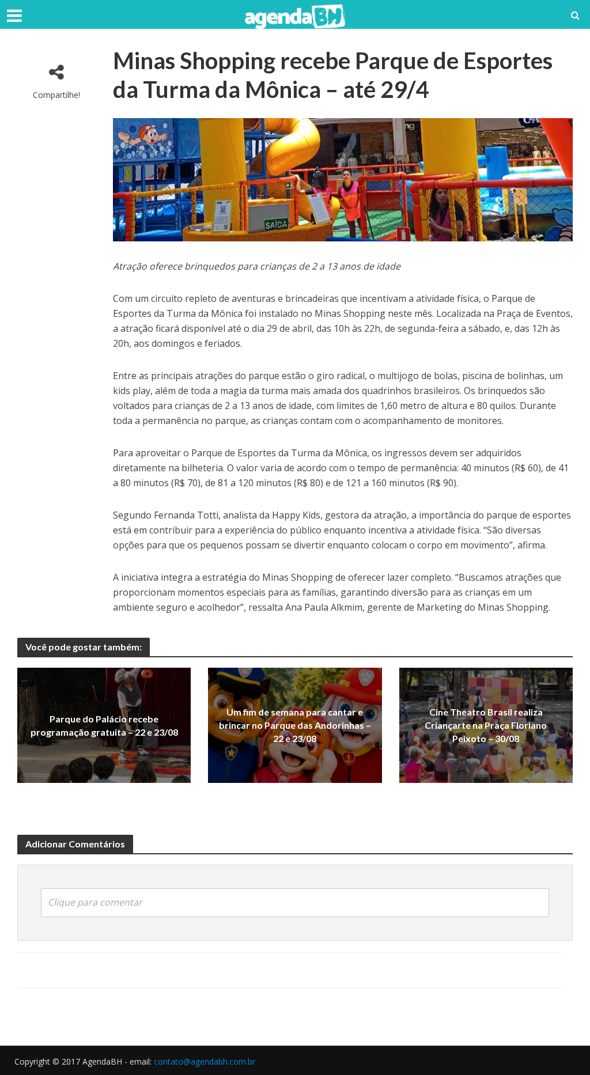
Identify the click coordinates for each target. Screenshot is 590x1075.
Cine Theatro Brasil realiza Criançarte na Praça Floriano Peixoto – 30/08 (486, 725)
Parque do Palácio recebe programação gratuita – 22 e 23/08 (104, 725)
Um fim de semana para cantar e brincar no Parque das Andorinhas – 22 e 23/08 (295, 725)
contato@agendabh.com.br (204, 1061)
